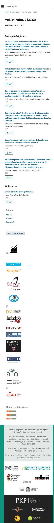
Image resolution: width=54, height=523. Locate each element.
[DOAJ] (13, 312)
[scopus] (13, 273)
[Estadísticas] (13, 253)
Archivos (15, 12)
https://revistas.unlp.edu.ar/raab (28, 432)
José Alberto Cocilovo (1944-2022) (19, 192)
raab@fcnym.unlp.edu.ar (29, 457)
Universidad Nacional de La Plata (28, 451)
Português (10, 222)
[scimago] (13, 383)
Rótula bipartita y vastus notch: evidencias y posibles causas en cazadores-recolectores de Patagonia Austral (28, 71)
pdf (10, 62)
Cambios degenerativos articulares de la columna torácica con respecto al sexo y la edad (26, 141)
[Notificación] (7, 253)
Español (9, 218)
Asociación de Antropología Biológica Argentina (28, 448)
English (9, 214)
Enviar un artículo (15, 233)
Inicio (7, 12)
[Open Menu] (2, 6)
